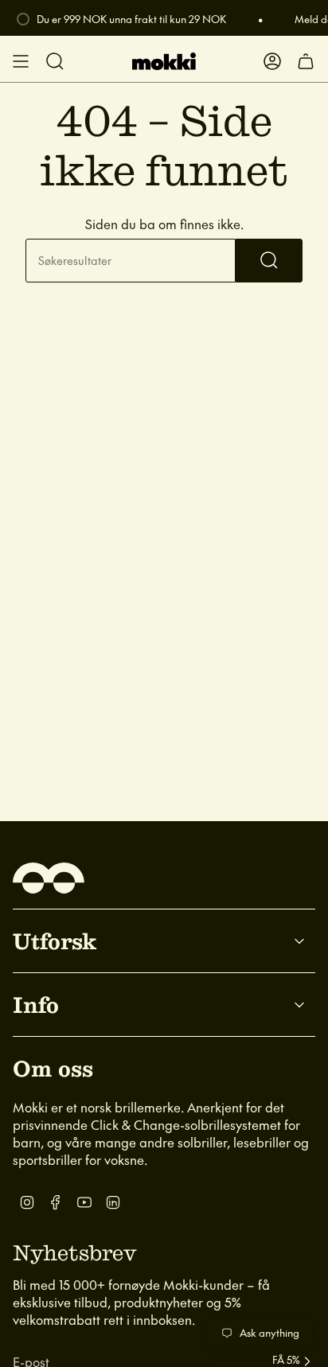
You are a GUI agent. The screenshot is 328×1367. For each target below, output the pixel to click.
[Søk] (269, 260)
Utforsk (54, 940)
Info (36, 1004)
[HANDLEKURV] (305, 61)
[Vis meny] (21, 61)
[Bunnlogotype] (48, 878)
